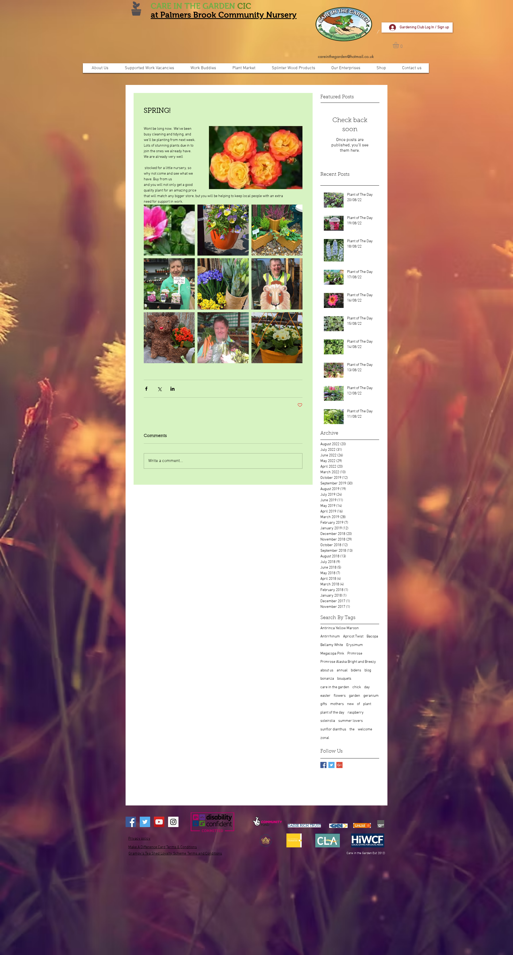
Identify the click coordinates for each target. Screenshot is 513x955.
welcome (365, 729)
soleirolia (327, 721)
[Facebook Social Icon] (131, 822)
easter (325, 696)
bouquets (344, 678)
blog (367, 670)
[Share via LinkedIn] (172, 388)
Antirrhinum (330, 636)
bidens (356, 670)
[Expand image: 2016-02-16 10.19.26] (276, 283)
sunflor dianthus (333, 729)
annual (342, 670)
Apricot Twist (353, 636)
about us (326, 670)
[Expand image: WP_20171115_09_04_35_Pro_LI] (169, 337)
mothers (337, 704)
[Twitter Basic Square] (331, 765)
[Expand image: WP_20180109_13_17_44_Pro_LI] (276, 337)
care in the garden (334, 687)
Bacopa (372, 636)
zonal (324, 738)
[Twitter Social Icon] (145, 822)
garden (354, 696)
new (350, 704)
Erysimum (354, 645)
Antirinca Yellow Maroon (339, 628)
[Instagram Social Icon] (173, 822)
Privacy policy (139, 838)
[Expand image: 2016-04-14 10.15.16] (222, 337)
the (352, 729)
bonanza (327, 678)
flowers (340, 696)
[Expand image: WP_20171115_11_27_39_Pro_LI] (276, 230)
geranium (371, 696)
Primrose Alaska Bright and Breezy (348, 662)
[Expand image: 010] (222, 230)
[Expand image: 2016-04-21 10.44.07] (169, 283)
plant (367, 704)
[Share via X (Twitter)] (159, 388)
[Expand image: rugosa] (169, 230)
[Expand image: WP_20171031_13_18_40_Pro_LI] (222, 283)
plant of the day (332, 712)
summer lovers (350, 721)
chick (356, 687)
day (367, 687)
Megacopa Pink (332, 653)
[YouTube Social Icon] (159, 822)
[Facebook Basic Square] (323, 765)
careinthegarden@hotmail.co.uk (346, 56)
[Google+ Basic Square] (339, 765)
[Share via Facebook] (146, 388)
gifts (323, 704)
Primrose (354, 653)
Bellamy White (331, 645)
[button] (399, 45)
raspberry (356, 712)
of (358, 704)
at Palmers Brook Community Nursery (224, 14)
